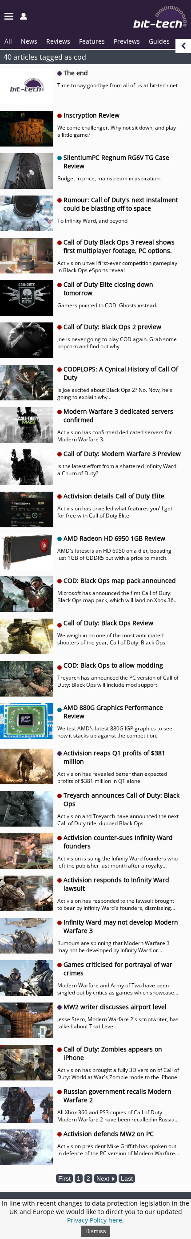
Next (103, 1178)
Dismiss (95, 1231)
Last (127, 1178)
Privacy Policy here (94, 1220)
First (64, 1178)
